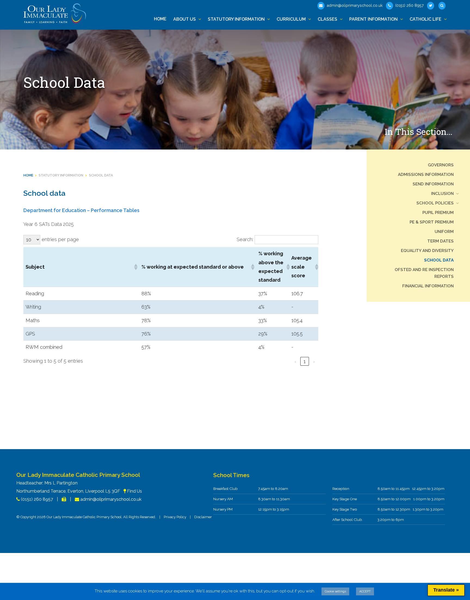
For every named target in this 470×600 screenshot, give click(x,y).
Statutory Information (61, 175)
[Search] (442, 6)
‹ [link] (295, 361)
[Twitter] (431, 6)
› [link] (314, 361)
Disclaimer (203, 517)
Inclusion (442, 193)
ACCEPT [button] (365, 591)
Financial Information (428, 286)
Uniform (444, 231)
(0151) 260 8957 (409, 5)
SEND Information (433, 184)
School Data (101, 175)
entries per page (60, 239)
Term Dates (440, 241)
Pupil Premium (438, 212)
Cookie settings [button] (335, 591)
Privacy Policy (175, 517)
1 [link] (305, 361)
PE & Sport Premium (432, 222)
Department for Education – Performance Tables (81, 210)
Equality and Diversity (427, 250)
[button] (135, 267)
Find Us (134, 491)
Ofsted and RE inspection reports (424, 273)
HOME (28, 175)
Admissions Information (426, 174)
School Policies (435, 203)
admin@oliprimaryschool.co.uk (354, 5)
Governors (441, 165)
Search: (245, 239)
